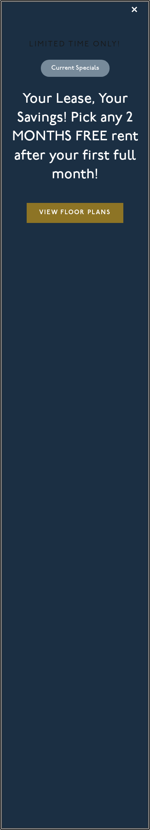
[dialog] (75, 415)
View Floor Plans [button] (75, 213)
